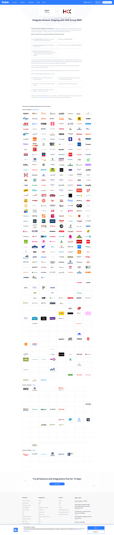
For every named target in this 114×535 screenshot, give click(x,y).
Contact (60, 500)
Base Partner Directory (63, 514)
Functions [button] (14, 2)
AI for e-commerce (26, 523)
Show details (26, 531)
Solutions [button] (22, 2)
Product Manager (25, 507)
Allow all (96, 527)
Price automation (25, 509)
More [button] (43, 2)
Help (60, 503)
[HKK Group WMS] (67, 11)
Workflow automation (26, 518)
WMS (34, 450)
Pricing (38, 2)
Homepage (45, 18)
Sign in (98, 2)
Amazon (40, 500)
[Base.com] (5, 2)
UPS (39, 518)
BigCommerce (41, 514)
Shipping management (26, 516)
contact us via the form (44, 97)
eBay (39, 503)
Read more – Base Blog (79, 522)
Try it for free (106, 2)
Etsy (39, 505)
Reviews (60, 507)
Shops (34, 385)
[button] (88, 2)
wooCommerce (41, 512)
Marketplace (36, 109)
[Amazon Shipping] (47, 11)
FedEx (39, 521)
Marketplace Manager (26, 505)
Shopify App (40, 509)
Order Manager (58, 30)
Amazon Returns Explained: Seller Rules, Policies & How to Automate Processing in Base (82, 506)
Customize (95, 531)
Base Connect (25, 521)
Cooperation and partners (64, 512)
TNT (39, 523)
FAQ (60, 505)
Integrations (31, 2)
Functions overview (26, 500)
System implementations (64, 509)
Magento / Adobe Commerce (44, 516)
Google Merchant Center (43, 507)
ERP (23, 514)
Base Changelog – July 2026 (81, 501)
